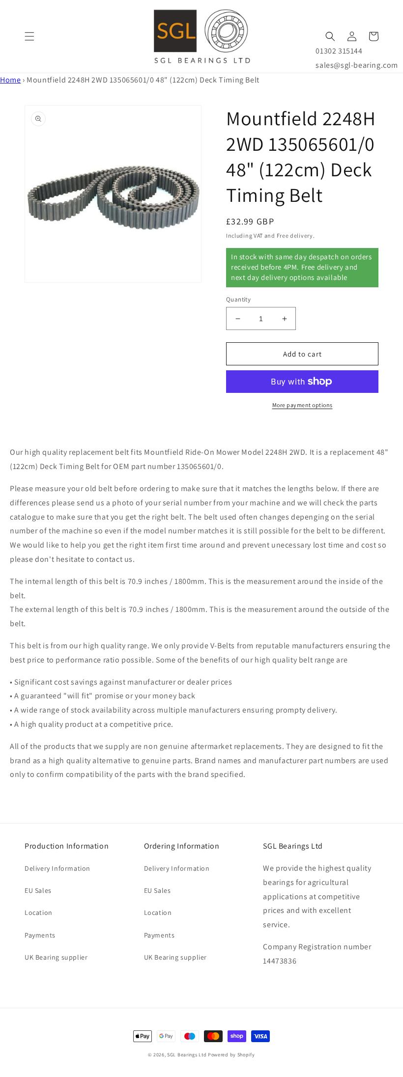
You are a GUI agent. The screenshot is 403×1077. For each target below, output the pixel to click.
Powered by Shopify (231, 1054)
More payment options (302, 405)
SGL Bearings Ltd (186, 1054)
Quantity (238, 299)
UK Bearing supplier (56, 957)
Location (39, 912)
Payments (40, 935)
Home (10, 80)
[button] (29, 36)
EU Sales (38, 890)
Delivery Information (57, 868)
